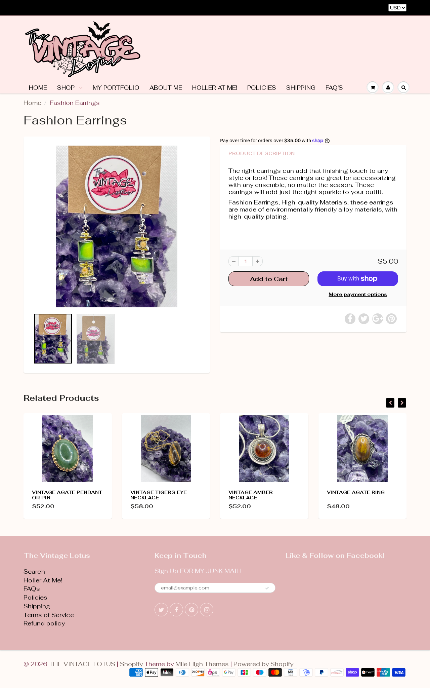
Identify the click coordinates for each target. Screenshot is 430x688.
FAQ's (334, 87)
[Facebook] (176, 609)
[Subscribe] (267, 588)
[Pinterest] (191, 609)
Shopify (131, 664)
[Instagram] (206, 609)
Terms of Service (49, 615)
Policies (261, 87)
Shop (66, 87)
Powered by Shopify (263, 664)
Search (34, 571)
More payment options (358, 294)
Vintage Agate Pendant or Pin (67, 495)
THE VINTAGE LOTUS (82, 664)
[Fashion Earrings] (117, 226)
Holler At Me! (214, 87)
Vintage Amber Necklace (250, 495)
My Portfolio (116, 87)
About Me (165, 87)
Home (38, 87)
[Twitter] (161, 609)
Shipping (300, 87)
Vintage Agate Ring (356, 492)
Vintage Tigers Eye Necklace (158, 495)
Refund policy (44, 623)
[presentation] (390, 403)
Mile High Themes (202, 664)
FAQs (32, 589)
